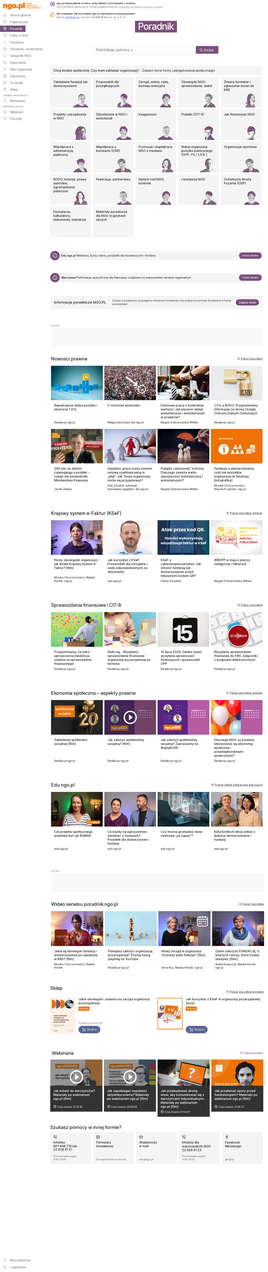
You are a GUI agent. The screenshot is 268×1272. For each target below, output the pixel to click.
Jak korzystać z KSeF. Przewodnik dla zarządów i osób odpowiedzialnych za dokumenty (128, 566)
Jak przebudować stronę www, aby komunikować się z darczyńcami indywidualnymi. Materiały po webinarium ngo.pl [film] (182, 1098)
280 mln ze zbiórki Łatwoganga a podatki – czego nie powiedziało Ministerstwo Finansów (71, 474)
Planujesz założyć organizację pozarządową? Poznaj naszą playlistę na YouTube (130, 955)
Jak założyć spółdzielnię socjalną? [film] (126, 742)
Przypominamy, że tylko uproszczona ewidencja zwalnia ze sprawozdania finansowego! (72, 658)
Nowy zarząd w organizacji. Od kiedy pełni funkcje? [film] (183, 953)
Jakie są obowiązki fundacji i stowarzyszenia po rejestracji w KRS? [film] (76, 955)
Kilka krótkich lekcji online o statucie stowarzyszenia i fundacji (234, 836)
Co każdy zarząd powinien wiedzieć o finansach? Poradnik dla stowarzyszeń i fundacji (128, 837)
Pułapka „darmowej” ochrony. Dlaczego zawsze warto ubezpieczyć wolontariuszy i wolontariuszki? (182, 474)
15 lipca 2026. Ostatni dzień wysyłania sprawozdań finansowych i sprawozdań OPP (181, 658)
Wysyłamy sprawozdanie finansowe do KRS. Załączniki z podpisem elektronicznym (235, 656)
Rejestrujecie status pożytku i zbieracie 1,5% (75, 407)
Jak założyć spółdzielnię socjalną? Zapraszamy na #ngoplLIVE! (179, 744)
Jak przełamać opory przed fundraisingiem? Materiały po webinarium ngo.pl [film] (235, 1095)
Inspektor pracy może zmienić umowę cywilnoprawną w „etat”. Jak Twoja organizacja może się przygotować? (130, 474)
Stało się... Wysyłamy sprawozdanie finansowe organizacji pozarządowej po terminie (129, 658)
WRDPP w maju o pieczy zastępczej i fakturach (232, 562)
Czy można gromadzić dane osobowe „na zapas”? (181, 834)
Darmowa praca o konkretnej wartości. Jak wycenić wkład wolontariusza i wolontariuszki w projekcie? (183, 411)
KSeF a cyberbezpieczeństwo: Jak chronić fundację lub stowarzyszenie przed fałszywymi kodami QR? (181, 568)
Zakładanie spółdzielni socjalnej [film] (70, 742)
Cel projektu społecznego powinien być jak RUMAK (73, 834)
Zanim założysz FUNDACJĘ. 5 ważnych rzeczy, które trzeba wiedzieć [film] (237, 955)
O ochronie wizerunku (124, 405)
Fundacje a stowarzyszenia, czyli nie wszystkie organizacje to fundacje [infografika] (234, 474)
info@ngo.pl (72, 17)
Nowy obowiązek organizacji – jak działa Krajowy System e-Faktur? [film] (76, 564)
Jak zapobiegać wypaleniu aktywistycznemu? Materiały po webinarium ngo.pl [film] (128, 1095)
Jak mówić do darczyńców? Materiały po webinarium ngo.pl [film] (74, 1095)
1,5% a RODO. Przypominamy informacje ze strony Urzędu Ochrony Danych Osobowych (236, 409)
